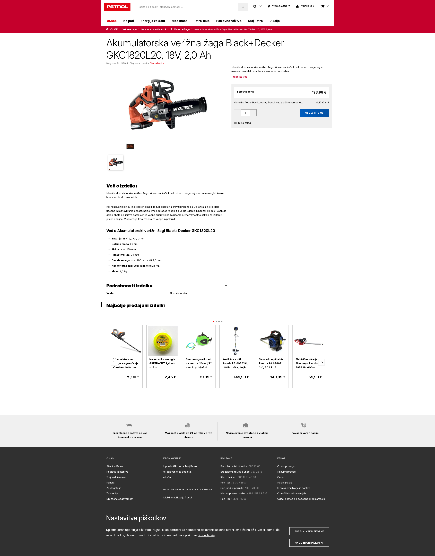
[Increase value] (253, 112)
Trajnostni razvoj (116, 477)
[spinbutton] (245, 112)
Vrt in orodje (130, 29)
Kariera (110, 482)
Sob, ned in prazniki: (232, 488)
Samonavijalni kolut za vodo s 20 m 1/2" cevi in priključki (199, 363)
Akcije (275, 21)
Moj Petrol (256, 21)
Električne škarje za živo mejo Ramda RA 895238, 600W (308, 363)
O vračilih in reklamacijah (291, 493)
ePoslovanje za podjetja (177, 471)
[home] (117, 7)
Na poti (128, 21)
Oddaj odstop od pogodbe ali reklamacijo (301, 498)
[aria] (112, 29)
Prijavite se (307, 6)
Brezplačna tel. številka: (234, 466)
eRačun (167, 477)
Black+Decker (157, 63)
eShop (112, 21)
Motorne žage (182, 29)
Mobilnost (179, 21)
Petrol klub (202, 21)
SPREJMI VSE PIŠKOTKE (309, 531)
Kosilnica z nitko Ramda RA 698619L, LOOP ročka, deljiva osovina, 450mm (235, 364)
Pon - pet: (226, 482)
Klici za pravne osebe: (233, 493)
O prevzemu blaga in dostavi (293, 488)
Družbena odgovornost (119, 498)
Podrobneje (206, 535)
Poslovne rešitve (228, 21)
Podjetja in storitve (117, 471)
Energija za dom (153, 21)
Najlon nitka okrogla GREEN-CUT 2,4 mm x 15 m (162, 363)
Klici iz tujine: (227, 477)
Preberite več (239, 76)
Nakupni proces (286, 471)
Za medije (112, 493)
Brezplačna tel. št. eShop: (235, 471)
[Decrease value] (237, 112)
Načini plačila (284, 482)
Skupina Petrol (114, 466)
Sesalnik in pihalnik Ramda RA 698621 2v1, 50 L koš (271, 363)
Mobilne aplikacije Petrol (177, 497)
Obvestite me (314, 112)
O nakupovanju (285, 466)
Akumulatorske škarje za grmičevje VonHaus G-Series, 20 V (125, 364)
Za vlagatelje (113, 488)
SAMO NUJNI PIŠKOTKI (309, 542)
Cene (280, 477)
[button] (114, 362)
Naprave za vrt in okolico (155, 29)
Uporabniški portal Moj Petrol (180, 466)
